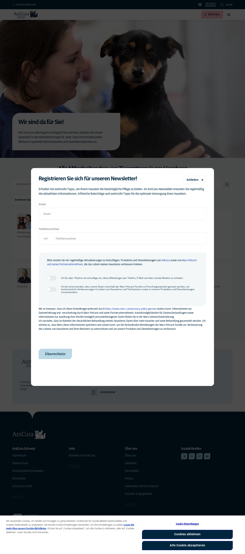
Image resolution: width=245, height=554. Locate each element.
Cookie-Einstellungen (187, 524)
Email (42, 204)
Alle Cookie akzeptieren (187, 545)
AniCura (165, 260)
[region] (122, 534)
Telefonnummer (49, 229)
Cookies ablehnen (187, 534)
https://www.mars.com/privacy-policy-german (131, 309)
